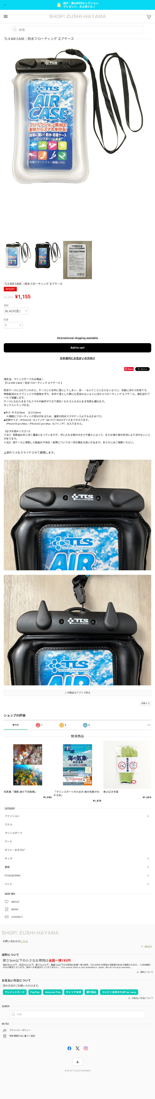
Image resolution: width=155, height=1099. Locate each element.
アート (8, 841)
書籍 (7, 867)
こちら (24, 941)
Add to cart (77, 347)
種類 (6, 305)
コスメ (8, 824)
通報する (145, 703)
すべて (15, 725)
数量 (6, 319)
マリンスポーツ (13, 833)
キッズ (8, 858)
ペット (8, 884)
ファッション (12, 816)
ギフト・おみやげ (15, 850)
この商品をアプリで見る (77, 692)
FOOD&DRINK (12, 875)
